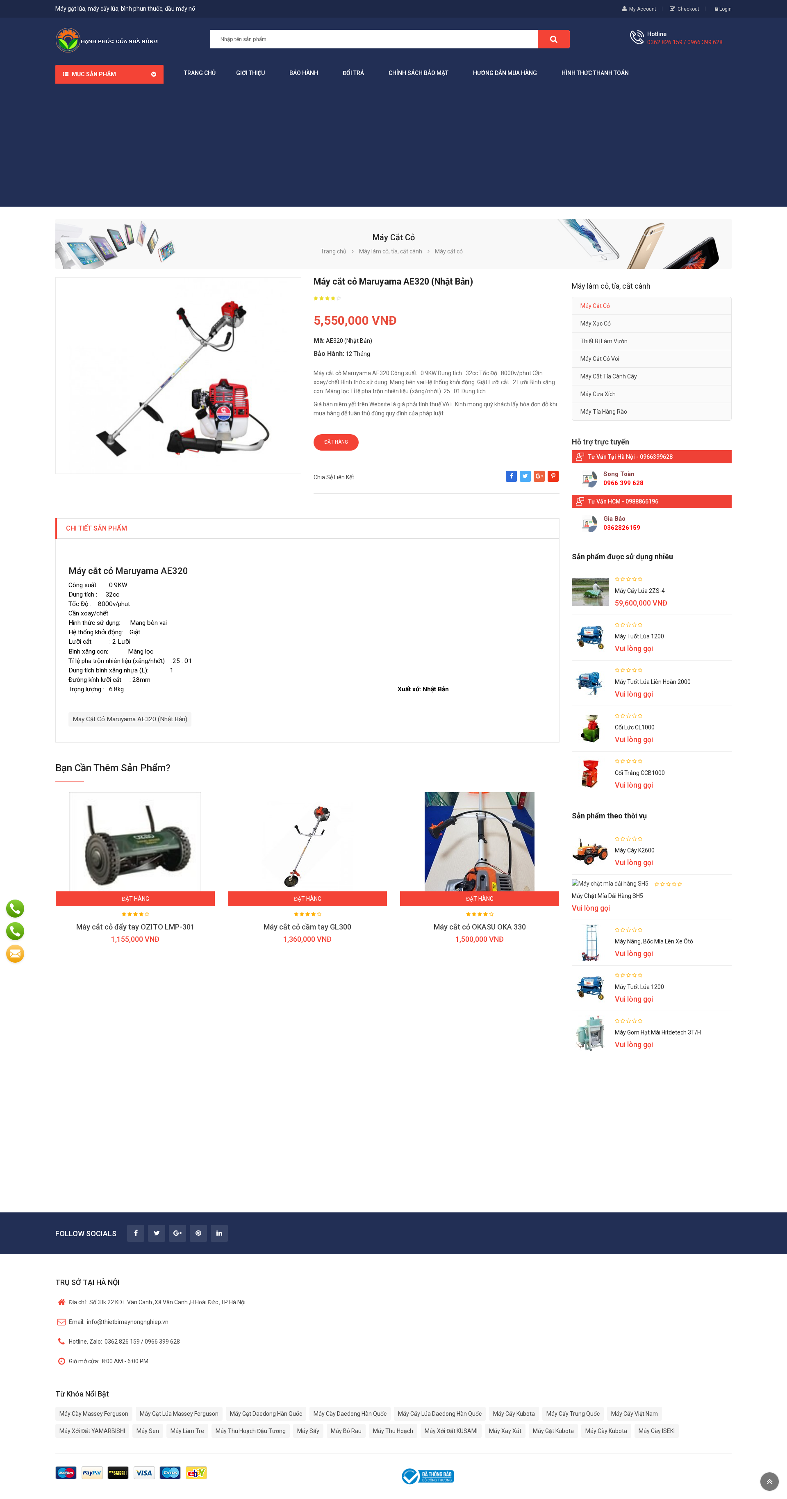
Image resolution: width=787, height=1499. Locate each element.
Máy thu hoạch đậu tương (251, 1431)
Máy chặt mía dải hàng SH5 (607, 896)
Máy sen (147, 1431)
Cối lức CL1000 (635, 727)
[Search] (554, 39)
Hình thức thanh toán (595, 73)
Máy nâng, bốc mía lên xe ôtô (654, 941)
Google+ (539, 480)
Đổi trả (353, 73)
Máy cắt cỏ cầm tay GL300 (307, 927)
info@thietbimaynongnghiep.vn (118, 1322)
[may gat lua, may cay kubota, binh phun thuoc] (106, 39)
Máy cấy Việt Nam (634, 1413)
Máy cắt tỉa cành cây (608, 376)
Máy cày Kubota (606, 1431)
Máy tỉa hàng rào (603, 411)
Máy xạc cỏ (595, 323)
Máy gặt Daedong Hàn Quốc (266, 1413)
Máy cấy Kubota (514, 1413)
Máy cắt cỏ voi (599, 358)
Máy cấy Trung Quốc (573, 1413)
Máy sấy (308, 1431)
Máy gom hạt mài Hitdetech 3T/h (658, 1032)
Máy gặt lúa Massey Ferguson (179, 1413)
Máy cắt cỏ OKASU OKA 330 (480, 927)
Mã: (319, 340)
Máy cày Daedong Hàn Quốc (350, 1413)
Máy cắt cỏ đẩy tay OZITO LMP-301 (135, 927)
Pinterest (553, 480)
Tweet (525, 480)
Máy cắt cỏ (595, 306)
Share (511, 480)
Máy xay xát (505, 1431)
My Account (642, 9)
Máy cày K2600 (635, 850)
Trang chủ (200, 73)
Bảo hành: (329, 354)
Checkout (688, 9)
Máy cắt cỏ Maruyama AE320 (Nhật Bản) (130, 719)
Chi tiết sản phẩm (96, 528)
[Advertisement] (393, 145)
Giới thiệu (250, 73)
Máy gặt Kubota (553, 1431)
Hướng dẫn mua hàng (505, 73)
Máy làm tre (187, 1431)
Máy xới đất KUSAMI (451, 1431)
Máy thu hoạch (393, 1431)
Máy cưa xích (598, 394)
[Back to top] (769, 1481)
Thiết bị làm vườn (604, 341)
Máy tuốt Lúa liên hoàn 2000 (653, 682)
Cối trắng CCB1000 (640, 773)
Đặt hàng (336, 442)
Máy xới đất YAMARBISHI (92, 1431)
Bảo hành (303, 73)
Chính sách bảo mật (418, 73)
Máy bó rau (346, 1431)
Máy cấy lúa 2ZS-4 (640, 591)
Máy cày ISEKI (657, 1431)
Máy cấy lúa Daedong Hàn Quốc (440, 1413)
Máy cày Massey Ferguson (93, 1413)
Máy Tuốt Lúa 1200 (639, 636)
